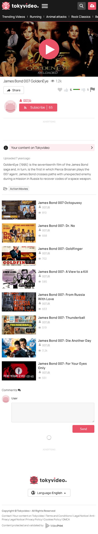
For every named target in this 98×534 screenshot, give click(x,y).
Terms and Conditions (59, 515)
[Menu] (45, 6)
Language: (49, 493)
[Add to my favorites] (60, 89)
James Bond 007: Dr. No (56, 225)
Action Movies (19, 188)
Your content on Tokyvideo (28, 515)
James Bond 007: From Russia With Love (61, 296)
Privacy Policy (34, 519)
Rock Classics (80, 17)
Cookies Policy (52, 519)
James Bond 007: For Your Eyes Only (62, 365)
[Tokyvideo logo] (20, 7)
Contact (6, 515)
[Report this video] (92, 89)
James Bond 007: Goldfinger (60, 248)
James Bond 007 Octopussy (60, 202)
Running (35, 17)
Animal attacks (56, 17)
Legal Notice (80, 515)
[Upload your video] (92, 6)
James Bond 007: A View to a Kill (63, 271)
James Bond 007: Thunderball (61, 317)
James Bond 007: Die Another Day (64, 340)
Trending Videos (13, 17)
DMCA (66, 519)
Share (16, 90)
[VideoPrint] (54, 526)
